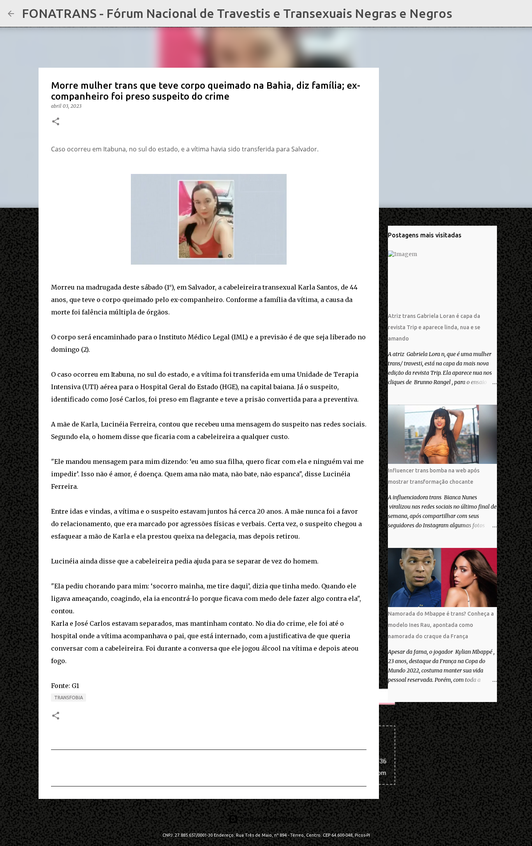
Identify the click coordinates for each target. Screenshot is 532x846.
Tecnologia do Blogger (271, 819)
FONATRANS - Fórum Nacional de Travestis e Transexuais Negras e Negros (237, 13)
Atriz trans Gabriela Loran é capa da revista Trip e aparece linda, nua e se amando (434, 327)
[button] (55, 122)
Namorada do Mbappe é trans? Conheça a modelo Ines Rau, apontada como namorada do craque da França (441, 625)
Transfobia (68, 697)
